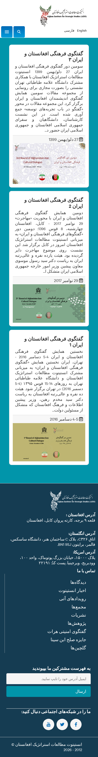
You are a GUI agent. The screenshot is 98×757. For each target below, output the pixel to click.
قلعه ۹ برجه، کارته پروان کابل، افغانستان (61, 520)
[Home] (63, 16)
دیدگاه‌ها (78, 582)
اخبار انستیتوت (72, 590)
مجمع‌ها (79, 606)
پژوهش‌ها (77, 623)
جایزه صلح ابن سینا (68, 639)
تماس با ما (86, 570)
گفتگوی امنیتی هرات (66, 631)
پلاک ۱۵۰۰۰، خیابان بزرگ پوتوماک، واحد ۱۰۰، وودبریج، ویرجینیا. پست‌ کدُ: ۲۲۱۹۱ (57, 560)
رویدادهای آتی (72, 598)
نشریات (78, 614)
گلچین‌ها (78, 647)
